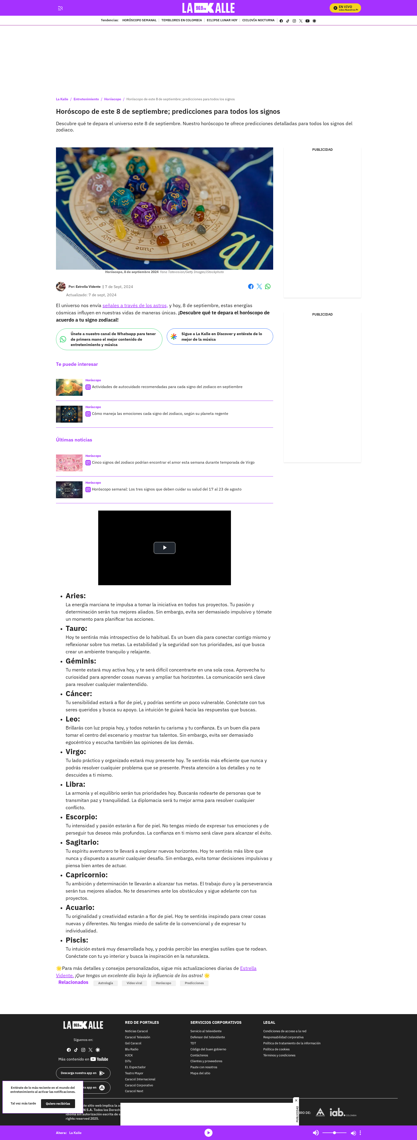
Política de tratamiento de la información (291, 1043)
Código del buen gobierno (208, 1049)
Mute (316, 1133)
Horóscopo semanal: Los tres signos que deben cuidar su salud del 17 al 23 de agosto (167, 489)
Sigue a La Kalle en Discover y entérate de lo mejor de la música (221, 336)
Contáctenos (199, 1055)
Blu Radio (131, 1049)
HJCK (129, 1055)
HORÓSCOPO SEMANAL (139, 20)
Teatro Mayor (134, 1073)
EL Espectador (135, 1067)
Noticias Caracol (136, 1031)
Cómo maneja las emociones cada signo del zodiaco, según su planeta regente (160, 413)
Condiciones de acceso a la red (284, 1031)
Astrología (105, 983)
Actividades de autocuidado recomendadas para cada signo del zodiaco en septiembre (167, 386)
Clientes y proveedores (206, 1061)
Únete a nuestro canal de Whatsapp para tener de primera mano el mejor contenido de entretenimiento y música (113, 339)
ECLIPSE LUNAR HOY (222, 20)
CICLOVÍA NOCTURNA (258, 20)
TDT (193, 1043)
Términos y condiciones (279, 1055)
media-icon (208, 1132)
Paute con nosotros (203, 1067)
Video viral (134, 983)
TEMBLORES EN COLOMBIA (181, 20)
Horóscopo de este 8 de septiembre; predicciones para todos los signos (180, 99)
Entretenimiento (86, 99)
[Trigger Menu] (60, 8)
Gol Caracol (133, 1043)
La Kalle (62, 99)
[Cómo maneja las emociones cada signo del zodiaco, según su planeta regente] (69, 414)
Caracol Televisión (137, 1037)
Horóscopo (112, 99)
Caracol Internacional (140, 1079)
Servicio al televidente (206, 1031)
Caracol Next (134, 1091)
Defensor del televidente (207, 1037)
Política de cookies (276, 1049)
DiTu (128, 1061)
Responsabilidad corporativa (283, 1037)
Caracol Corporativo (139, 1085)
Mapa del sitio (200, 1073)
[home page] (208, 8)
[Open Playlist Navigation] (360, 1132)
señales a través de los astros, (135, 305)
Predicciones (194, 983)
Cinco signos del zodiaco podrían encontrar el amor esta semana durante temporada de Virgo (173, 462)
